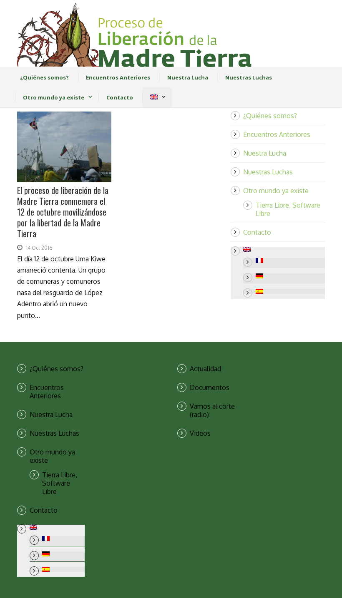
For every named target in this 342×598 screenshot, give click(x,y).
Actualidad (205, 369)
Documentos (209, 387)
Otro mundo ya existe (53, 97)
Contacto (119, 97)
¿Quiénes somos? (44, 77)
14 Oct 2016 (39, 248)
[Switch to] (153, 97)
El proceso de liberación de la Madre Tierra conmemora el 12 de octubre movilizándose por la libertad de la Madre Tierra (62, 212)
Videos (200, 433)
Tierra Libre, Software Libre (59, 483)
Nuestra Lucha (187, 77)
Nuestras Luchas (248, 77)
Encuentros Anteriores (118, 77)
